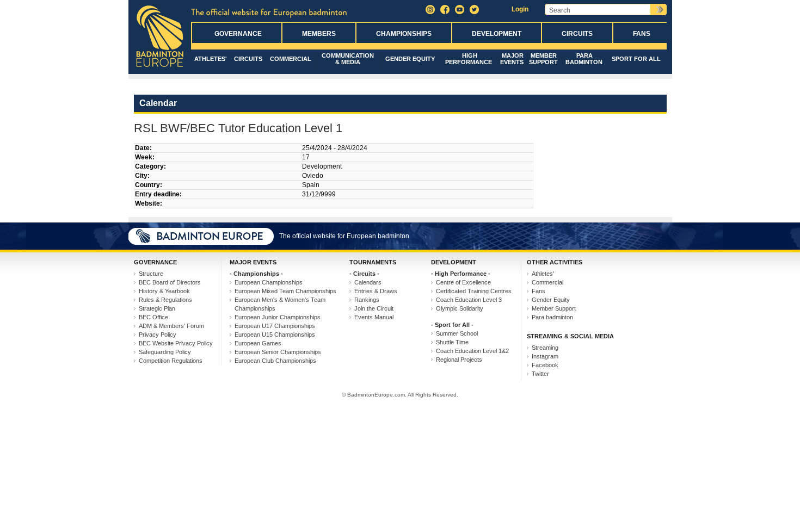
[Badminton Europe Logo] (160, 67)
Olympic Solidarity (459, 308)
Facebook (545, 365)
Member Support (543, 58)
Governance (238, 34)
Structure (151, 273)
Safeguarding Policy (165, 352)
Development (496, 34)
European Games (258, 343)
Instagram (545, 356)
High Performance (468, 58)
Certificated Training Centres (474, 291)
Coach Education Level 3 (469, 299)
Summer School (457, 333)
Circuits (577, 34)
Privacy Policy (157, 334)
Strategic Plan (157, 308)
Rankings (366, 299)
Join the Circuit (373, 308)
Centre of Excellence (463, 282)
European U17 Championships (275, 326)
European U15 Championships (275, 334)
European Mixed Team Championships (285, 291)
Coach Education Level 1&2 (472, 351)
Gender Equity (410, 58)
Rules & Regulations (165, 299)
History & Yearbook (164, 291)
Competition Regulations (170, 360)
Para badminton (583, 58)
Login (520, 9)
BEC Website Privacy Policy (176, 343)
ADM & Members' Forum (171, 326)
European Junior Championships (278, 317)
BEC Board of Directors (170, 282)
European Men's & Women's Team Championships (280, 304)
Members (319, 34)
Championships (404, 34)
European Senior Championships (278, 352)
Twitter (540, 373)
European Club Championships (275, 360)
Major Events (512, 58)
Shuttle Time (452, 342)
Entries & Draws (375, 291)
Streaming (545, 347)
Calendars (367, 282)
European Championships (269, 282)
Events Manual (373, 317)
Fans (641, 34)
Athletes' (210, 58)
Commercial (290, 58)
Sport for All (636, 58)
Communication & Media (348, 58)
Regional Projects (459, 359)
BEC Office (153, 317)
